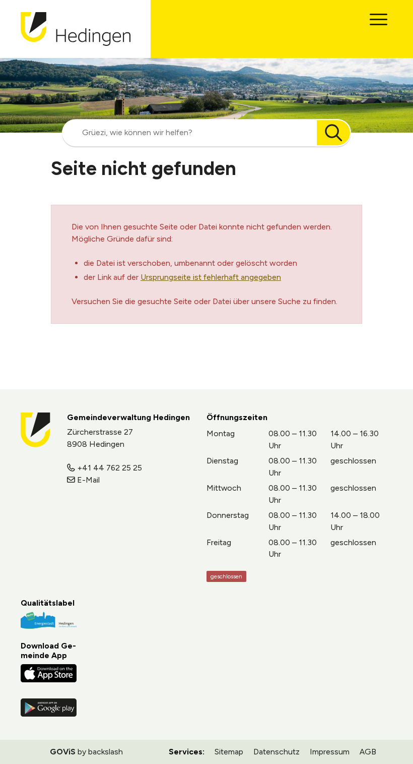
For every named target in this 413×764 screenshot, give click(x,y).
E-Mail (88, 480)
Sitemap (229, 751)
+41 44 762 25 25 (109, 468)
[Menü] (378, 19)
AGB (368, 751)
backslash (105, 751)
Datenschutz (276, 751)
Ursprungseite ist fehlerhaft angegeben (211, 277)
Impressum (330, 751)
